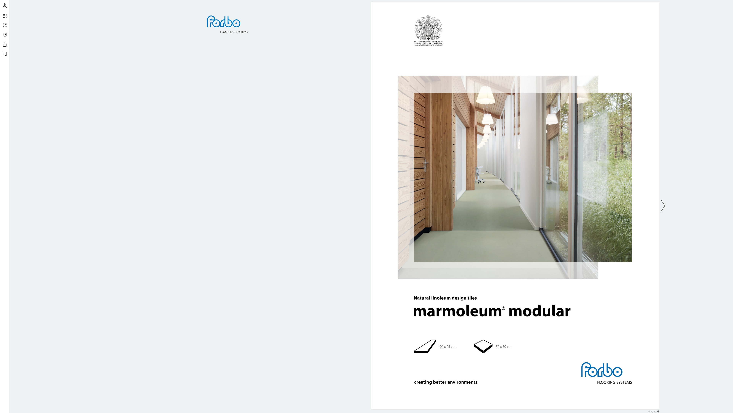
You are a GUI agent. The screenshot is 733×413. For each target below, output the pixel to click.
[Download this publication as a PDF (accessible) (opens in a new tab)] (5, 35)
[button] (5, 5)
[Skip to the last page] (658, 411)
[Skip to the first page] (649, 411)
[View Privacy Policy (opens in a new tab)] (5, 54)
